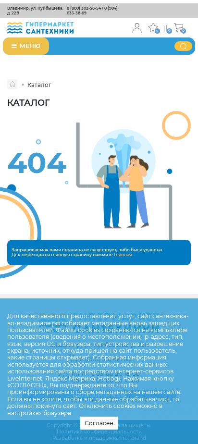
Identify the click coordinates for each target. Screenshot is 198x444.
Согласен (99, 423)
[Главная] (12, 84)
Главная (123, 254)
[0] (166, 26)
